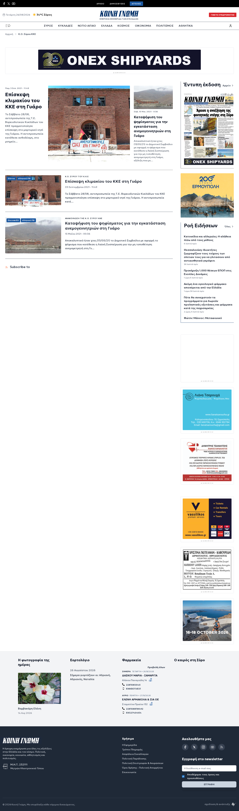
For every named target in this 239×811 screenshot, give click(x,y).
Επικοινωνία (129, 772)
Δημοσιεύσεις (117, 3)
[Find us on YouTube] (13, 3)
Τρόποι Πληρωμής (132, 749)
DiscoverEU (13, 220)
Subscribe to (19, 267)
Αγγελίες (136, 3)
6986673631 (133, 688)
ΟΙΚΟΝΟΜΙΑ (143, 25)
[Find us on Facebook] (4, 3)
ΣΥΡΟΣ (48, 25)
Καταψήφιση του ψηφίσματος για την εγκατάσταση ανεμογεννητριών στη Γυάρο (152, 126)
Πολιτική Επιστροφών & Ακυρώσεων (142, 763)
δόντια (11, 178)
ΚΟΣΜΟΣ (124, 25)
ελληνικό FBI (24, 178)
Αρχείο (100, 3)
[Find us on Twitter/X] (8, 3)
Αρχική (9, 34)
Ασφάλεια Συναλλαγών (135, 754)
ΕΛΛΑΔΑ (106, 25)
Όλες (228, 226)
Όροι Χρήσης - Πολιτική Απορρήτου (142, 767)
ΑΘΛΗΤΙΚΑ (186, 25)
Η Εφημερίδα (129, 745)
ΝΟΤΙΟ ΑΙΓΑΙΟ (87, 25)
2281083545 (133, 684)
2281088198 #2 (134, 708)
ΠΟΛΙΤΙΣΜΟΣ (164, 25)
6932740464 (133, 712)
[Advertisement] (207, 357)
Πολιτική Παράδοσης (134, 758)
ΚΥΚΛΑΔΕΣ (65, 25)
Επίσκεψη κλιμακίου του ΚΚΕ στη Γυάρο (23, 100)
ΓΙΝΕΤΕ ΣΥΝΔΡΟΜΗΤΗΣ (222, 15)
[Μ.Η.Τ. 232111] (6, 766)
